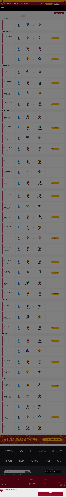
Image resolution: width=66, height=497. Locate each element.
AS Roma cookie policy (22, 491)
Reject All (50, 492)
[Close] (64, 492)
